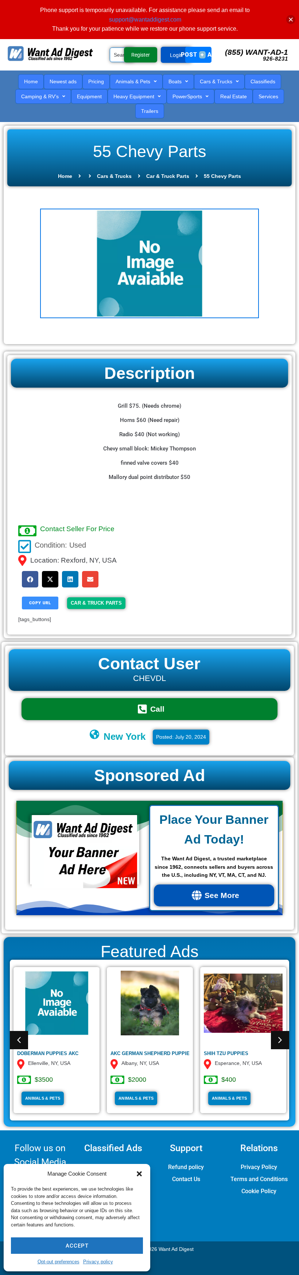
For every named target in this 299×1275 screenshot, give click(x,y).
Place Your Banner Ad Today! (213, 829)
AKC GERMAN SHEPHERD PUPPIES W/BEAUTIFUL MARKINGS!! (183, 1053)
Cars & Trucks (114, 176)
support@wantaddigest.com (145, 19)
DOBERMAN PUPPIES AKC (47, 1053)
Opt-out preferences (58, 1261)
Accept (77, 1245)
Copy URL (40, 603)
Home (65, 176)
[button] (139, 1173)
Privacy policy (98, 1261)
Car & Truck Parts (167, 176)
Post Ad (198, 54)
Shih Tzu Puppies (226, 1053)
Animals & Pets (42, 1098)
